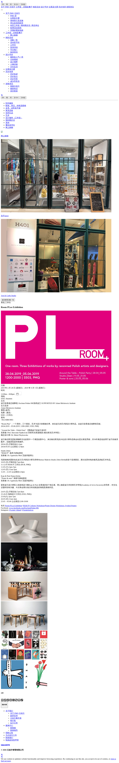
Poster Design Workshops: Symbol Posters (60, 506)
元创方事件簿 (15, 718)
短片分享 (14, 723)
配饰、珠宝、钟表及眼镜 (16, 106)
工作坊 (13, 45)
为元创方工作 (11, 735)
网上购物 (14, 35)
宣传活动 (14, 47)
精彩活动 (36, 7)
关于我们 (9, 711)
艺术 (7, 115)
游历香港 (14, 91)
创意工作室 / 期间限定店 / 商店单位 (24, 25)
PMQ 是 (13, 16)
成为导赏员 (15, 81)
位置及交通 (53, 7)
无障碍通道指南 (16, 30)
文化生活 (14, 67)
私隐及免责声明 (12, 740)
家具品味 (9, 110)
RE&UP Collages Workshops (34, 506)
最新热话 (14, 89)
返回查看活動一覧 (8, 300)
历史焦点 (14, 76)
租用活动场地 (15, 28)
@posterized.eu (27, 510)
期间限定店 (10, 120)
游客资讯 (70, 7)
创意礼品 (9, 113)
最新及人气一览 (16, 57)
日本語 (23, 4)
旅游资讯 (14, 52)
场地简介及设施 (16, 21)
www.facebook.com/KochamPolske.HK (24, 508)
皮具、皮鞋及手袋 (13, 108)
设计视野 (14, 62)
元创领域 (14, 59)
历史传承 (62, 7)
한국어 (16, 4)
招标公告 (9, 733)
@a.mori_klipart (15, 510)
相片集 (13, 721)
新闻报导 (14, 730)
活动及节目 (15, 42)
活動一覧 (14, 40)
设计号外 (44, 7)
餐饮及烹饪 (10, 125)
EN (3, 4)
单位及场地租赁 (16, 23)
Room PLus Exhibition (13, 506)
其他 (7, 123)
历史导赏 (14, 79)
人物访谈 (14, 64)
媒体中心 (9, 725)
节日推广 (14, 50)
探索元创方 (15, 86)
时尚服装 (9, 103)
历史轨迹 (14, 74)
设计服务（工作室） (14, 118)
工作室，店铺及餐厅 (24, 7)
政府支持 (14, 716)
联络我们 (9, 738)
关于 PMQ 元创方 (8, 7)
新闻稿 (13, 728)
